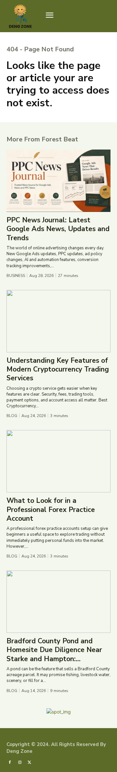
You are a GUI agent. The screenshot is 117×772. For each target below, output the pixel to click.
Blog (11, 416)
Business (15, 276)
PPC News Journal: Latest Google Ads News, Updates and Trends (58, 229)
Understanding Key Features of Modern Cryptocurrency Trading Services (57, 369)
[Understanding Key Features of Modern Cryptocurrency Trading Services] (58, 321)
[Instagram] (19, 762)
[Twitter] (29, 762)
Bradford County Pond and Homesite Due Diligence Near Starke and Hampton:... (54, 649)
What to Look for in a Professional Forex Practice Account (50, 509)
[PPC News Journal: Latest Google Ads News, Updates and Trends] (58, 181)
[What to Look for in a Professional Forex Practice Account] (58, 461)
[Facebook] (9, 762)
